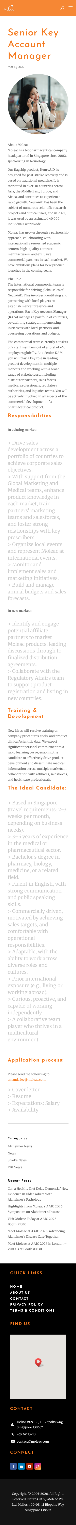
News (12, 1153)
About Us (20, 1292)
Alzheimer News (20, 1146)
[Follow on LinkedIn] (21, 1466)
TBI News (15, 1167)
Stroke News (17, 1160)
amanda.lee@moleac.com (27, 1079)
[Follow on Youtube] (29, 1466)
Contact (19, 1299)
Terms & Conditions (32, 1310)
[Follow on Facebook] (13, 1466)
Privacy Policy (26, 1304)
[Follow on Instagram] (37, 1466)
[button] (39, 1362)
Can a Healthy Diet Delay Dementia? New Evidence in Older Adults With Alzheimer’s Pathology (38, 1194)
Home (16, 1286)
